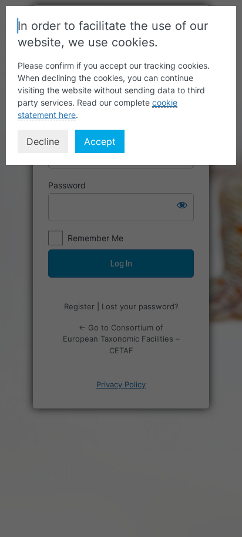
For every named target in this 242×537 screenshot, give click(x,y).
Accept (100, 141)
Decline (42, 141)
